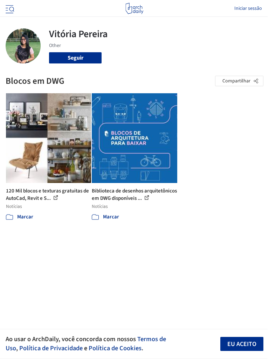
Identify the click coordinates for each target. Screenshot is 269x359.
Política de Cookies (115, 348)
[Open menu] (9, 8)
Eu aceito (241, 344)
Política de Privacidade (51, 348)
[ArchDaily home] (134, 8)
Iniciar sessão (248, 8)
